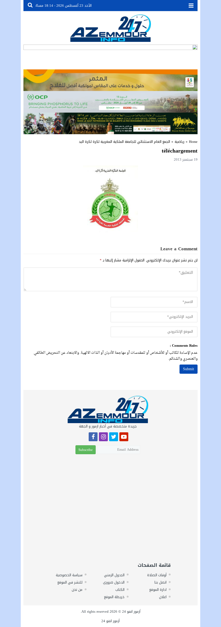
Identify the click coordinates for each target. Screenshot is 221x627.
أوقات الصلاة (157, 575)
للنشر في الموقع (69, 582)
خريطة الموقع (114, 597)
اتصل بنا (160, 582)
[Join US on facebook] (93, 437)
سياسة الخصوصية (69, 575)
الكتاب (120, 589)
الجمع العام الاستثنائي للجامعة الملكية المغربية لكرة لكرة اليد (124, 141)
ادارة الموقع (158, 589)
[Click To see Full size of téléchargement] (110, 199)
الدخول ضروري (114, 582)
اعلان (163, 597)
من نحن (77, 589)
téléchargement (180, 151)
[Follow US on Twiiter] (113, 437)
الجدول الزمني (114, 575)
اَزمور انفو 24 (131, 611)
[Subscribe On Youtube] (123, 437)
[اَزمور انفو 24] (110, 28)
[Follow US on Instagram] (103, 437)
